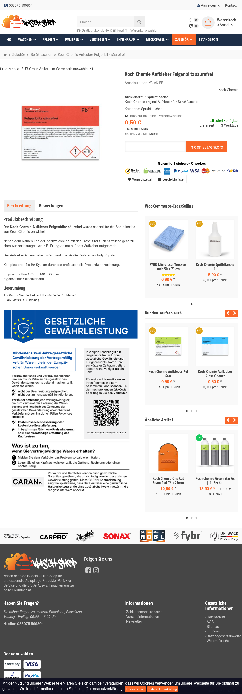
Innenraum (126, 39)
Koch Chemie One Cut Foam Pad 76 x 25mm (168, 480)
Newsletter (134, 621)
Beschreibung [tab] (19, 205)
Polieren (72, 39)
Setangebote (209, 39)
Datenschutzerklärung (162, 689)
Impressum (215, 631)
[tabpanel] (168, 257)
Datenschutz (216, 616)
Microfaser (155, 39)
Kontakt (231, 5)
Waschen (25, 39)
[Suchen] (139, 21)
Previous (226, 313)
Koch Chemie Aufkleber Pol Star (168, 373)
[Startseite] (5, 54)
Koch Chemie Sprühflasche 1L (215, 266)
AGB (210, 621)
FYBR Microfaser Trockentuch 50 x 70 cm (168, 266)
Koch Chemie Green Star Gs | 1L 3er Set (215, 480)
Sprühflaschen (152, 108)
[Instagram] (96, 570)
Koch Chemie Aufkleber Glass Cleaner (215, 373)
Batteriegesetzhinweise (222, 635)
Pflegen (49, 39)
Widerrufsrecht (218, 640)
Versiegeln (98, 39)
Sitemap (213, 626)
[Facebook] (88, 570)
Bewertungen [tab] (51, 205)
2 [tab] (191, 411)
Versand (153, 133)
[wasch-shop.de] (30, 21)
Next (234, 313)
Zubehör (182, 39)
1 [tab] (191, 304)
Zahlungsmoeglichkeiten (144, 611)
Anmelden (208, 5)
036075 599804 (30, 623)
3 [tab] (196, 411)
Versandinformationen (142, 616)
